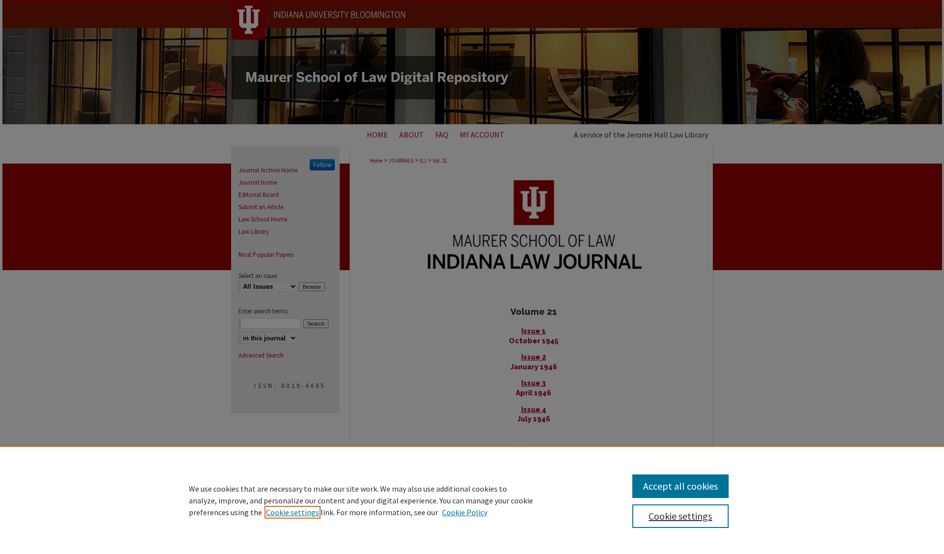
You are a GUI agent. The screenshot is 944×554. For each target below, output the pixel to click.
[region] (472, 500)
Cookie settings (292, 512)
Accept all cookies (680, 486)
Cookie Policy (464, 512)
